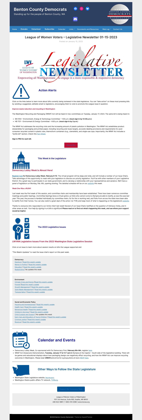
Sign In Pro (71, 145)
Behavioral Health (21, 309)
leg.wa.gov (49, 377)
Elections (18, 262)
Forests (17, 285)
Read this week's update (32, 262)
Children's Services (22, 312)
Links (71, 29)
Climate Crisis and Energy (24, 282)
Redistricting (19, 270)
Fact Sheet (41, 134)
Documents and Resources (88, 29)
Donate (24, 29)
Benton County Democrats (40, 9)
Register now (17, 176)
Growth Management (22, 287)
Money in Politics (21, 265)
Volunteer (36, 29)
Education (18, 267)
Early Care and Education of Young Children (31, 317)
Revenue (18, 322)
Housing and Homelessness (25, 305)
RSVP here (84, 358)
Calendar (61, 29)
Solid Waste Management (24, 290)
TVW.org (54, 380)
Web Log (105, 29)
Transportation (20, 292)
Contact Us (117, 29)
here (90, 350)
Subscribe (49, 29)
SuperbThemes (87, 417)
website (91, 183)
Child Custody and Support (25, 314)
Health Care (19, 307)
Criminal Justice (21, 319)
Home (14, 29)
